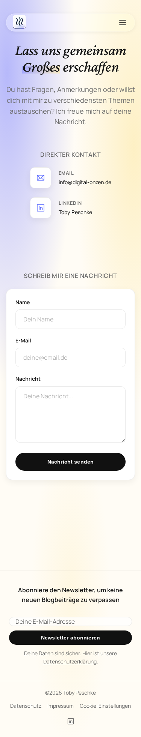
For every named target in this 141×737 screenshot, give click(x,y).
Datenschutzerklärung (70, 661)
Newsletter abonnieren (70, 638)
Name (22, 302)
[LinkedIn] (70, 721)
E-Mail (23, 340)
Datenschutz (25, 705)
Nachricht (28, 378)
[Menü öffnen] (122, 22)
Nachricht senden (70, 462)
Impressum (60, 705)
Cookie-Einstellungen (105, 705)
